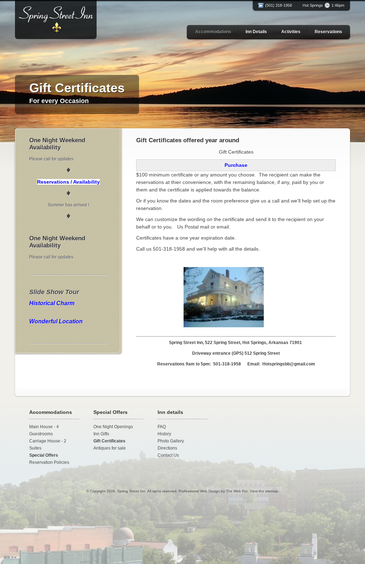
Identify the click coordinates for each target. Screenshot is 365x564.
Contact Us (168, 455)
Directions (167, 448)
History (164, 433)
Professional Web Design (199, 491)
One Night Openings (113, 426)
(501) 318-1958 (278, 5)
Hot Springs (323, 5)
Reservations (328, 31)
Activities (290, 31)
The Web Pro (237, 491)
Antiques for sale (109, 448)
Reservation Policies (49, 462)
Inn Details (256, 31)
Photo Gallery (171, 441)
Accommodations (213, 31)
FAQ (162, 426)
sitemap (271, 491)
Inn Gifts (101, 433)
